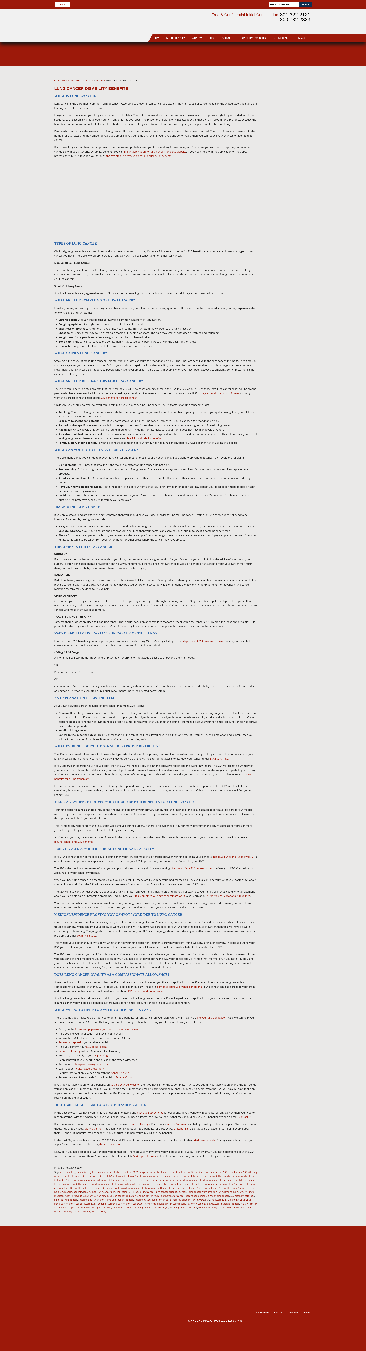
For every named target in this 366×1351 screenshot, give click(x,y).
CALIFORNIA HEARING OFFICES (293, 530)
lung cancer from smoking (203, 1191)
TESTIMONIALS (280, 38)
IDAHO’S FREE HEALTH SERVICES (291, 166)
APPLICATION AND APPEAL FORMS (290, 601)
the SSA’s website (109, 1144)
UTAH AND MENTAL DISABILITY (291, 389)
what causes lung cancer (211, 1207)
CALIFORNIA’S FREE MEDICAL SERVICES (291, 178)
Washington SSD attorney (183, 1207)
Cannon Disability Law (214, 1176)
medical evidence (63, 1195)
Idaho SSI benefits (220, 1188)
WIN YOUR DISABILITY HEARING (293, 237)
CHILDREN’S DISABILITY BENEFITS (292, 612)
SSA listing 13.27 (220, 758)
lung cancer (148, 1191)
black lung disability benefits (144, 438)
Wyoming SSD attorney (93, 1211)
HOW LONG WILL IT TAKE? (291, 326)
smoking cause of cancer (120, 1199)
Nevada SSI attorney (85, 1195)
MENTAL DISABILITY (291, 583)
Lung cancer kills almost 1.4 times (219, 393)
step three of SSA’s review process (203, 641)
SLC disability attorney (242, 1195)
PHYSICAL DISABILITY (292, 591)
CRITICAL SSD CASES (292, 644)
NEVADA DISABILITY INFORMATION (291, 248)
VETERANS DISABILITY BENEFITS (292, 623)
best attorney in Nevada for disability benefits (101, 1172)
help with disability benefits (97, 1188)
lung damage (225, 1191)
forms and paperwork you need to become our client (107, 1029)
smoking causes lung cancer (149, 1199)
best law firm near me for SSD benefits (216, 1172)
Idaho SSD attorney (199, 1188)
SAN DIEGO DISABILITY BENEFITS (292, 555)
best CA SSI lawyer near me (141, 1172)
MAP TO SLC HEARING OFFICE (293, 285)
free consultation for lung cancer (133, 1184)
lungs (251, 1191)
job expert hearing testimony (90, 1064)
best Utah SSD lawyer (111, 1176)
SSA (207, 1199)
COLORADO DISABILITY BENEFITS (292, 274)
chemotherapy (235, 1176)
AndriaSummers (291, 116)
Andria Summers (177, 1124)
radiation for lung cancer (139, 1195)
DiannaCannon (290, 86)
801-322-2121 (295, 14)
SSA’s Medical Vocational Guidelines (228, 896)
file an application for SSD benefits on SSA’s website (155, 151)
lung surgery (240, 1191)
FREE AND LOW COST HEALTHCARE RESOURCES (292, 313)
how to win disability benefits (128, 1188)
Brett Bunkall (181, 1128)
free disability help (187, 1184)
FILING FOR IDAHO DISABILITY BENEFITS (292, 204)
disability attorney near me (167, 1180)
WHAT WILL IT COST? (204, 38)
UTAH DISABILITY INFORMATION (289, 379)
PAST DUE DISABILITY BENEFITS (292, 359)
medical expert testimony (89, 1068)
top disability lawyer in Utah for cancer (218, 1203)
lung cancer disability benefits (172, 1191)
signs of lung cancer (218, 1195)
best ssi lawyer (91, 1176)
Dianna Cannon (93, 1128)
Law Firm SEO (262, 1312)
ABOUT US (228, 38)
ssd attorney (217, 1199)
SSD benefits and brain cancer (145, 991)
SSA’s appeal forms (144, 1156)
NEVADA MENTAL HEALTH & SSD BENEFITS (289, 191)
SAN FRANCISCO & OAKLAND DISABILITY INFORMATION (292, 298)
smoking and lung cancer (92, 1199)
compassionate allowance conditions (179, 986)
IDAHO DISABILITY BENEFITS (290, 337)
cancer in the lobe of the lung (165, 1176)
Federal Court (124, 1077)
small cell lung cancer (65, 1199)
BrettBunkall (290, 101)
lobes (138, 1191)
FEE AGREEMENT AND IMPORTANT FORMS (293, 434)
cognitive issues (86, 935)
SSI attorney (86, 1203)
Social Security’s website (125, 1084)
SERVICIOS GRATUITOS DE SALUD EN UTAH (289, 153)
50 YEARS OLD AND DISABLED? (291, 573)
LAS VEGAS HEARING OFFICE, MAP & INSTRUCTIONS (292, 517)
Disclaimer (285, 677)
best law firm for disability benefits (175, 1172)
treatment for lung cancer (137, 1207)
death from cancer (142, 1180)
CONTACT (300, 38)
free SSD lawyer (237, 1184)
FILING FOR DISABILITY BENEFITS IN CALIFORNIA (292, 217)
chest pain (249, 1176)
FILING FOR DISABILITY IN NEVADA (287, 260)
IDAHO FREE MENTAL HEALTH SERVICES (292, 348)
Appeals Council (120, 1073)
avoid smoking (68, 1172)
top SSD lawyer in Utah (81, 1207)
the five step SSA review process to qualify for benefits (138, 156)
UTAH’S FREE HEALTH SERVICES (292, 503)
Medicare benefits (204, 1140)
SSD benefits (232, 1199)
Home (157, 38)
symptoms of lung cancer (158, 1203)
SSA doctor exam (96, 1046)
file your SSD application (211, 1017)
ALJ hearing (101, 1055)
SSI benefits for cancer (120, 1203)
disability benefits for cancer (218, 1180)
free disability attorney (164, 1184)
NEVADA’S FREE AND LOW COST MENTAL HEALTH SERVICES (292, 490)
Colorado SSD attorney (66, 1180)
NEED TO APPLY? (176, 38)
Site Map (284, 701)
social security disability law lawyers (185, 1199)
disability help (79, 1184)
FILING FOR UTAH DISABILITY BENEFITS (292, 400)
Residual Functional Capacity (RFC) (233, 856)
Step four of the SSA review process (192, 868)
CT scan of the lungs (120, 1180)
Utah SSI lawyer (160, 1207)
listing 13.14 (127, 1191)
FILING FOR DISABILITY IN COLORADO (287, 413)
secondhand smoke (196, 1195)
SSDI (242, 1199)
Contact (62, 4)
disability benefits (192, 1180)
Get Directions (98, 1283)
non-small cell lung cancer (111, 1195)
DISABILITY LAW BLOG (253, 38)
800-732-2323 (295, 19)
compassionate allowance (94, 1180)
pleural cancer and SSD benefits (73, 841)
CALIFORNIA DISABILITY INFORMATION (288, 543)
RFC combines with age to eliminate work (160, 896)
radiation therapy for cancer (169, 1195)
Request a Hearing (70, 1051)
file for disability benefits (101, 1184)
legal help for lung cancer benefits (101, 1191)
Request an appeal (70, 1042)
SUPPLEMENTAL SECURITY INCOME (291, 635)
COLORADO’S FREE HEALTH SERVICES (291, 477)
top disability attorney (185, 1203)
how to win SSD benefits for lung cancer (166, 1188)
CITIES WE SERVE (290, 369)
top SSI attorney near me (108, 1207)
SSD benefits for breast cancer (118, 397)
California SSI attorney (136, 1176)
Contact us (245, 1117)
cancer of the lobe (191, 1176)
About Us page (141, 1124)
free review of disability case (213, 1184)
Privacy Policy (287, 142)
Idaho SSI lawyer (240, 1188)
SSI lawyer (138, 1203)
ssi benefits (100, 1203)
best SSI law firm (73, 1176)
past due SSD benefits (150, 1112)
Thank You (285, 693)
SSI (77, 1203)
